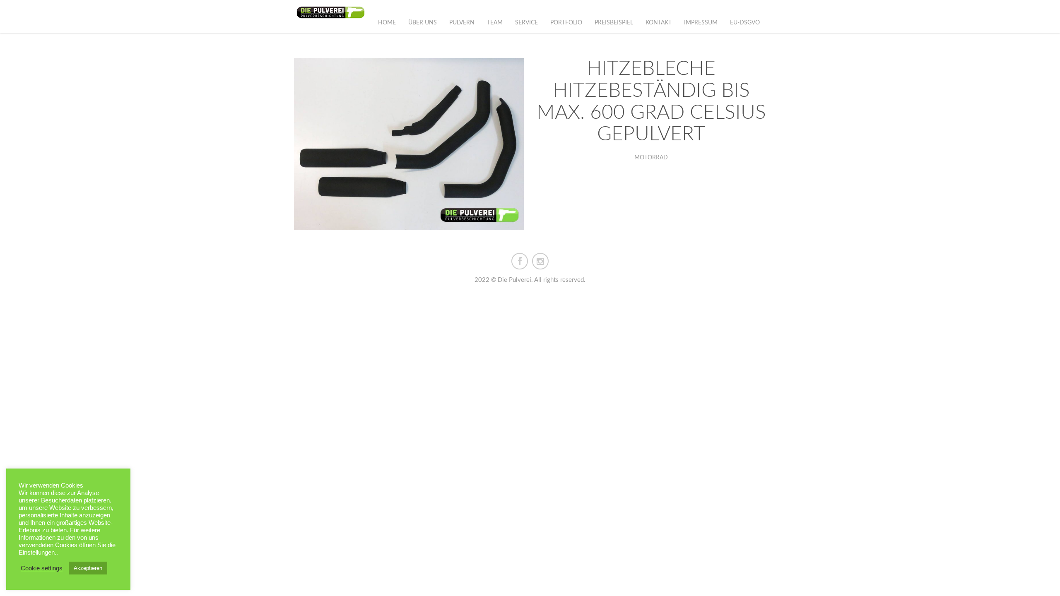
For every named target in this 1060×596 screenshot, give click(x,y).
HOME (387, 23)
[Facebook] (519, 261)
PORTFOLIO (566, 23)
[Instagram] (540, 261)
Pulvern (462, 23)
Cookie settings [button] (42, 568)
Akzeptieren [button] (88, 568)
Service (526, 23)
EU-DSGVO (745, 23)
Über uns (422, 23)
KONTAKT (659, 23)
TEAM (495, 23)
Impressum (701, 23)
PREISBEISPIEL (614, 23)
